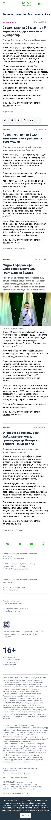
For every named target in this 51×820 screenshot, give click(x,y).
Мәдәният (6, 260)
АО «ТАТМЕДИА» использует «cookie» (18, 782)
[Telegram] (11, 120)
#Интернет (19, 530)
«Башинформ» (39, 343)
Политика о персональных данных (16, 773)
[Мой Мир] (31, 120)
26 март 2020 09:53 (41, 260)
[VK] (8, 544)
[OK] (43, 544)
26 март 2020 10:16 (41, 129)
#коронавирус (8, 112)
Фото (18, 14)
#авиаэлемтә (8, 249)
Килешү (25, 815)
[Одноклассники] (18, 120)
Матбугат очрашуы (33, 14)
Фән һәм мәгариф (9, 22)
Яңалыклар (8, 14)
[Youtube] (31, 544)
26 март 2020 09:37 (41, 427)
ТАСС (31, 61)
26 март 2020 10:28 (41, 22)
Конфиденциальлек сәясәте (36, 808)
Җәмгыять (6, 129)
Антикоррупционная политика (15, 777)
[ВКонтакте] (5, 120)
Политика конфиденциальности (15, 793)
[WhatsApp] (24, 120)
